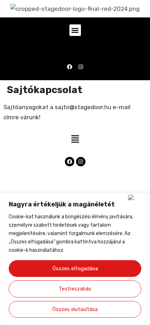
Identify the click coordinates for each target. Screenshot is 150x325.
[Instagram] (80, 66)
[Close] (137, 197)
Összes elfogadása (75, 268)
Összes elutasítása (75, 309)
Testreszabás (75, 289)
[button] (75, 30)
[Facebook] (69, 66)
